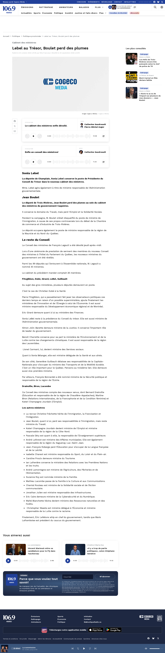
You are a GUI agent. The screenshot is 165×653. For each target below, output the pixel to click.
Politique (61, 622)
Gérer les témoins (44, 639)
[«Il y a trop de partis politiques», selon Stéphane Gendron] (75, 549)
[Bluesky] (158, 2)
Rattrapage (35, 619)
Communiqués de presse (73, 639)
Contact (87, 619)
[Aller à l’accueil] (9, 9)
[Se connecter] (161, 7)
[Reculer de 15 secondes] (27, 136)
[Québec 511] (159, 620)
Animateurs (36, 622)
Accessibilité (57, 639)
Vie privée (23, 639)
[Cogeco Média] (146, 619)
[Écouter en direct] (110, 7)
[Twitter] (14, 126)
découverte (134, 13)
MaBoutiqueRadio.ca (92, 622)
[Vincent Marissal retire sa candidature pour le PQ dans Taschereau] (16, 549)
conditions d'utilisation (72, 592)
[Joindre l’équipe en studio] (135, 7)
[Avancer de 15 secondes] (39, 136)
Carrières (86, 639)
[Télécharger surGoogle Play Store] (113, 630)
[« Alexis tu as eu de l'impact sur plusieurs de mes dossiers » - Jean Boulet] (131, 93)
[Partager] (103, 136)
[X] (162, 2)
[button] (72, 648)
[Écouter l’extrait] (33, 136)
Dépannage (32, 639)
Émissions (35, 616)
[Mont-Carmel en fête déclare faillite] (131, 77)
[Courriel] (14, 131)
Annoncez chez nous (99, 639)
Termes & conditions (10, 639)
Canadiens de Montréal (118, 13)
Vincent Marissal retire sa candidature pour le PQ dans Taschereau (41, 551)
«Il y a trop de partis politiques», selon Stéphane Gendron (101, 551)
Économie (61, 619)
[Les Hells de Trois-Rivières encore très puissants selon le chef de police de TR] (131, 59)
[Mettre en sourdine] (146, 648)
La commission (123, 8)
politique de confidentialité (100, 590)
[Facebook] (154, 2)
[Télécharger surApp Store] (95, 630)
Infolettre (88, 616)
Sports (60, 616)
